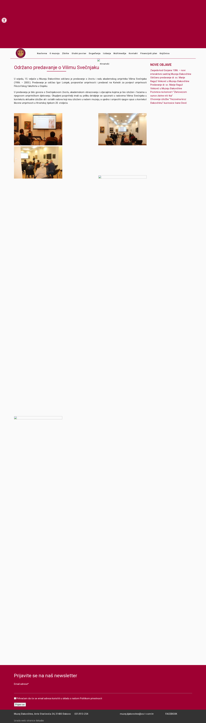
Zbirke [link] (65, 53)
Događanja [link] (94, 53)
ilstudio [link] (40, 720)
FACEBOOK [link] (171, 713)
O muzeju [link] (55, 53)
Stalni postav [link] (79, 53)
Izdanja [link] (107, 53)
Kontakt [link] (133, 53)
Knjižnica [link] (164, 53)
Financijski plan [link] (148, 53)
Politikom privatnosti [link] (91, 698)
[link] (4, 20)
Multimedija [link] (119, 53)
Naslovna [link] (42, 53)
